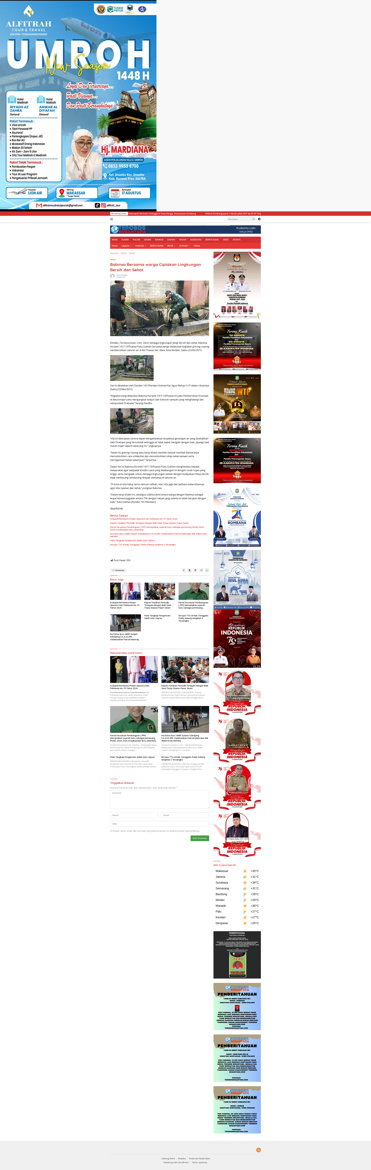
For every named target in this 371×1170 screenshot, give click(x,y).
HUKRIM (125, 239)
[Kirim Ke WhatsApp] (207, 570)
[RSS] (258, 1150)
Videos (197, 245)
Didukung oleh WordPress (176, 1162)
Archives (183, 245)
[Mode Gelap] (259, 219)
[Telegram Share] (201, 570)
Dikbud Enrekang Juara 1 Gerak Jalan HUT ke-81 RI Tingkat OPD (141, 213)
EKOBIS (147, 239)
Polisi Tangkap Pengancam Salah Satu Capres (132, 540)
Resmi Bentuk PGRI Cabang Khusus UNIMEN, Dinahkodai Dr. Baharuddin (218, 213)
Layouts (125, 245)
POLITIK (136, 239)
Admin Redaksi (122, 275)
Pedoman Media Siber (199, 1158)
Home (115, 245)
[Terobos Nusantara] (128, 229)
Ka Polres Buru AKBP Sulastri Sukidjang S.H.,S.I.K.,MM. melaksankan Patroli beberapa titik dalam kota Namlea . (158, 535)
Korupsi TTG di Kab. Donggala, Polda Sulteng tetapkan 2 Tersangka (143, 544)
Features (140, 245)
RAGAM (182, 239)
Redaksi (182, 1158)
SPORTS (236, 239)
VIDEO (226, 239)
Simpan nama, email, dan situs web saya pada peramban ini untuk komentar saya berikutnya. (156, 831)
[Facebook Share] (184, 570)
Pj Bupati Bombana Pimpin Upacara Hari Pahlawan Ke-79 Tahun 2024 (143, 519)
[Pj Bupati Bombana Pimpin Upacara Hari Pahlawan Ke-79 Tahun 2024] (125, 591)
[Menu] (112, 219)
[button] (254, 219)
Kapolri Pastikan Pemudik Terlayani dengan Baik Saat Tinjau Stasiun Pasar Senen (149, 523)
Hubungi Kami (168, 1158)
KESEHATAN (195, 239)
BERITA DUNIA (212, 239)
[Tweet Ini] (189, 570)
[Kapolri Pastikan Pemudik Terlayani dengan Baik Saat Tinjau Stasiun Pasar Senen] (159, 591)
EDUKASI (159, 239)
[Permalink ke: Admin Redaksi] (112, 276)
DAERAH (171, 239)
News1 (113, 259)
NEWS (115, 239)
